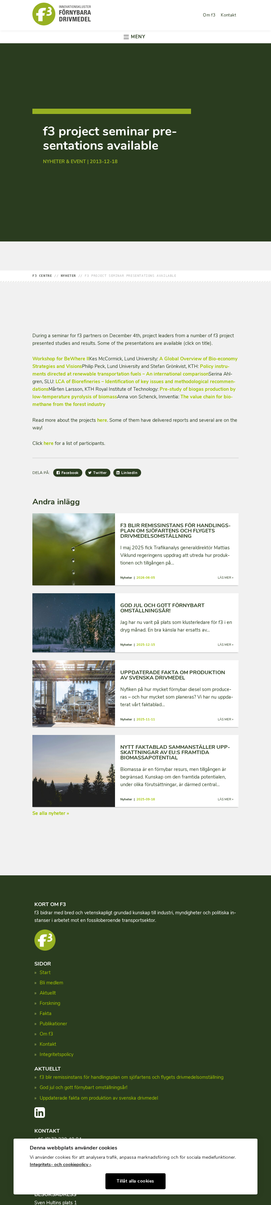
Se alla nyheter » (50, 813)
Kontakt (228, 15)
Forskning (50, 1003)
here (102, 420)
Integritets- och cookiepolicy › (60, 1164)
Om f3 (209, 15)
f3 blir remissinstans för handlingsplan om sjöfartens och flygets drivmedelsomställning (131, 1077)
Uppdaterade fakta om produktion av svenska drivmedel (99, 1098)
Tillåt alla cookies (135, 1181)
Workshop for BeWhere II (60, 358)
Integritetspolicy (56, 1054)
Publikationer (53, 1023)
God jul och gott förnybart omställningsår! (83, 1087)
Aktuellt (48, 993)
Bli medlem (51, 982)
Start (45, 972)
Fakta (46, 1013)
